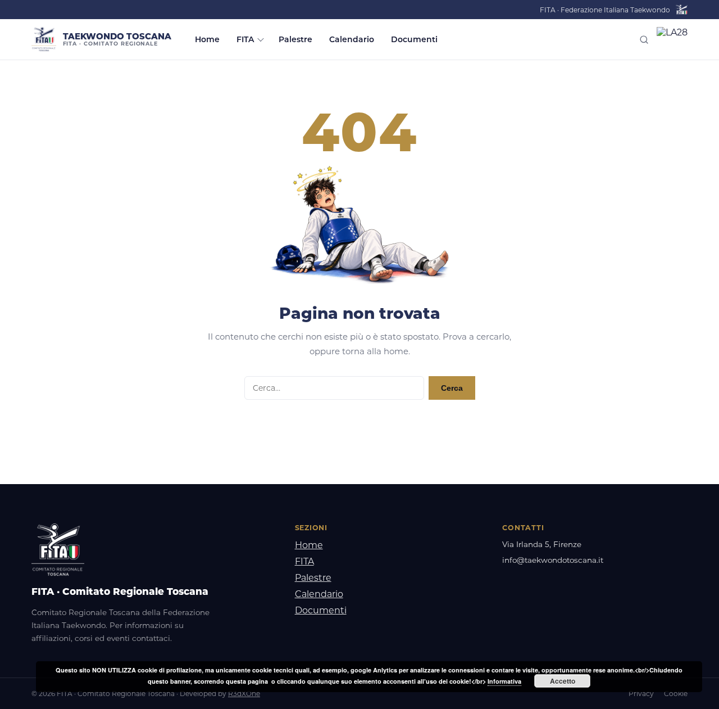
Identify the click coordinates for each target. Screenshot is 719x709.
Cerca (452, 387)
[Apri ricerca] (644, 39)
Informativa (504, 681)
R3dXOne (244, 693)
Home (207, 39)
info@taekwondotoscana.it (552, 560)
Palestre (295, 39)
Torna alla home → (360, 426)
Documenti (414, 39)
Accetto (562, 681)
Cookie (676, 693)
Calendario (351, 39)
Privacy (641, 693)
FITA (245, 39)
